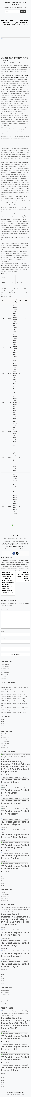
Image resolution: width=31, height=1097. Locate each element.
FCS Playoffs (10, 566)
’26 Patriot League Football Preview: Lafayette (14, 701)
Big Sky (3, 564)
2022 (2, 885)
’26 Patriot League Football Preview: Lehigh (13, 694)
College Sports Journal (8, 560)
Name (3, 631)
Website (3, 646)
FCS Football (19, 560)
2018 (2, 725)
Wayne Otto (4, 678)
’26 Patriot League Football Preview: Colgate (13, 698)
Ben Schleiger (5, 672)
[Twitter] (17, 553)
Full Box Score (5, 274)
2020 (2, 721)
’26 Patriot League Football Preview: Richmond (14, 696)
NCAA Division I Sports (7, 562)
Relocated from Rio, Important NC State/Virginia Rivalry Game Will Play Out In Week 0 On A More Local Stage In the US (15, 687)
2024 (27, 562)
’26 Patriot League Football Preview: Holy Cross (14, 707)
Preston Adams (5, 1002)
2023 (2, 883)
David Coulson (5, 666)
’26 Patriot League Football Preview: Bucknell (13, 712)
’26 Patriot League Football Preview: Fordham (14, 710)
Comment (4, 609)
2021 (2, 719)
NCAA (17, 570)
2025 (2, 878)
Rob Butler (4, 676)
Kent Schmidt (5, 668)
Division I (23, 564)
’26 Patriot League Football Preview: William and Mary (15, 835)
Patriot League (24, 570)
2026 (2, 876)
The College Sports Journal (15, 4)
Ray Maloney (4, 670)
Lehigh (26, 560)
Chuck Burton (23, 62)
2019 (2, 723)
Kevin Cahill (21, 568)
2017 (2, 727)
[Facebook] (13, 553)
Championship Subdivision (13, 564)
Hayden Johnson (19, 566)
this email (15, 548)
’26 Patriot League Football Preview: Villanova (14, 692)
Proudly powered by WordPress (15, 1092)
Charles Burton (5, 892)
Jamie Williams (5, 674)
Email (3, 638)
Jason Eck (14, 568)
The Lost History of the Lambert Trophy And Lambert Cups (23, 576)
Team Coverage (19, 562)
